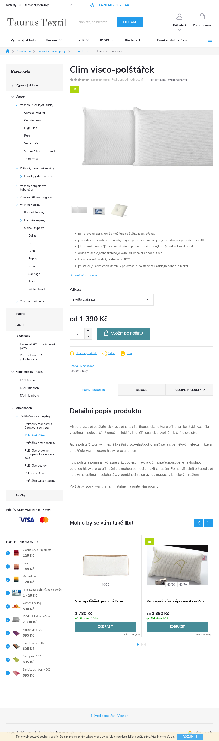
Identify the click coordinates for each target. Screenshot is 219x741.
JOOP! (20, 325)
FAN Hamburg (29, 396)
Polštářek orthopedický (40, 443)
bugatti (20, 314)
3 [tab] (145, 644)
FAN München (29, 388)
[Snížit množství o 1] (88, 336)
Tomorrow (31, 159)
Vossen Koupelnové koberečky (33, 188)
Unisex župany (34, 228)
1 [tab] (138, 644)
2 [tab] (142, 644)
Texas (32, 281)
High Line (30, 128)
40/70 (105, 585)
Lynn (31, 251)
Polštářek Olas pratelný (40, 481)
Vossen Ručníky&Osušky (36, 105)
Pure (27, 136)
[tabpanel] (106, 586)
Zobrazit (105, 627)
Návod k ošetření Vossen (109, 715)
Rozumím (190, 737)
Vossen (20, 97)
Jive (30, 243)
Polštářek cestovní (37, 466)
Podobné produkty (187, 390)
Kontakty (11, 5)
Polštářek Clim (35, 435)
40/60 (171, 585)
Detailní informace (82, 275)
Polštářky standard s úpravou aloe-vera (38, 426)
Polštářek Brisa (34, 473)
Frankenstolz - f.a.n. (29, 372)
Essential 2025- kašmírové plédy (37, 346)
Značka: (82, 366)
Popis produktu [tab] (93, 390)
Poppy (32, 258)
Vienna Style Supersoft (39, 151)
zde (171, 737)
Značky (20, 496)
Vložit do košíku (127, 333)
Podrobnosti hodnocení (127, 80)
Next (208, 523)
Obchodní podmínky (36, 5)
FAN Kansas (28, 380)
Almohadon (24, 408)
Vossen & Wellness (32, 301)
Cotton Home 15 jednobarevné (31, 357)
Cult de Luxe (32, 120)
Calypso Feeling (34, 113)
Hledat (130, 22)
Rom (31, 266)
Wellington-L (37, 289)
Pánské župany (34, 212)
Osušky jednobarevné (38, 176)
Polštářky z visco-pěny (35, 416)
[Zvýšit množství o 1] (88, 331)
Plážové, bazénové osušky (37, 168)
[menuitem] (23, 40)
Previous (198, 523)
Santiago (34, 274)
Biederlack (23, 336)
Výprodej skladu (27, 85)
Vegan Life (31, 143)
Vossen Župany (30, 205)
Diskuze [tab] (141, 390)
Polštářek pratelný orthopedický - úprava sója (39, 454)
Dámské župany (34, 220)
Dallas (32, 236)
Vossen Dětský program (36, 197)
